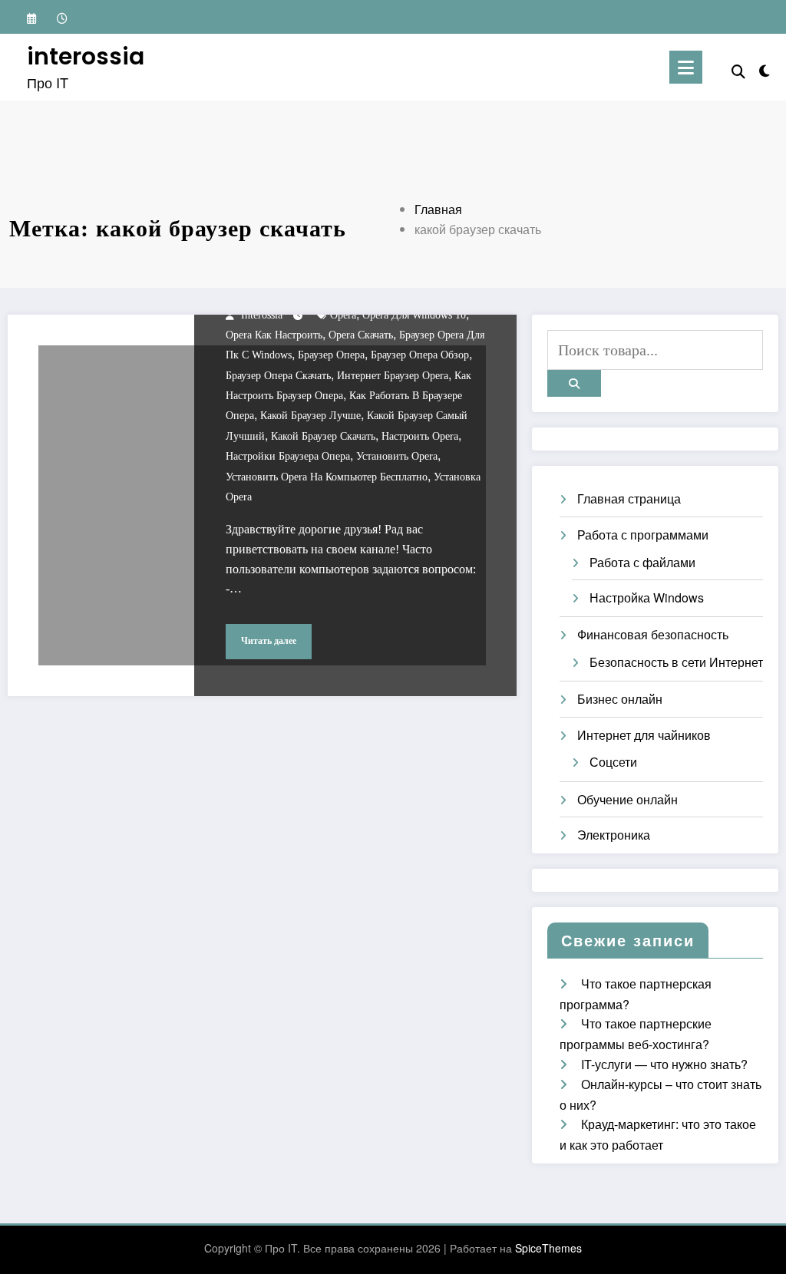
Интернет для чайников (644, 735)
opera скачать (361, 335)
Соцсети (613, 762)
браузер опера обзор (420, 355)
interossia (85, 56)
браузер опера (331, 355)
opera (343, 315)
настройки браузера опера (288, 456)
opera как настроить (274, 335)
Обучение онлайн (627, 799)
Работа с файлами (642, 562)
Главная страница (629, 498)
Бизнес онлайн (619, 699)
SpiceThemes (548, 1248)
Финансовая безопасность (652, 634)
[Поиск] (738, 70)
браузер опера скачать (278, 375)
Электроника (613, 834)
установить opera (397, 456)
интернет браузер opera (392, 375)
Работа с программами (642, 534)
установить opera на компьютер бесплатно (327, 477)
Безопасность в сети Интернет (676, 662)
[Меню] (685, 67)
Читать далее (268, 640)
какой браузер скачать (323, 436)
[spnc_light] (764, 67)
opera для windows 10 (414, 315)
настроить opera (419, 436)
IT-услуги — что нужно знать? (664, 1064)
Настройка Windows (647, 597)
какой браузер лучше (310, 415)
